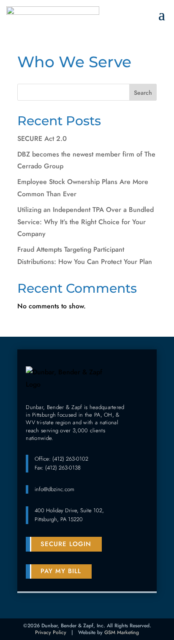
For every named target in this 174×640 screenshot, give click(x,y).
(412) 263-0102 (70, 459)
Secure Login (66, 544)
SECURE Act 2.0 (42, 138)
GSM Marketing (121, 632)
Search (143, 92)
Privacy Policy (50, 632)
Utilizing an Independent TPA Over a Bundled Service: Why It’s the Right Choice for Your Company (85, 222)
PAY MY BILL (61, 571)
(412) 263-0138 (63, 468)
